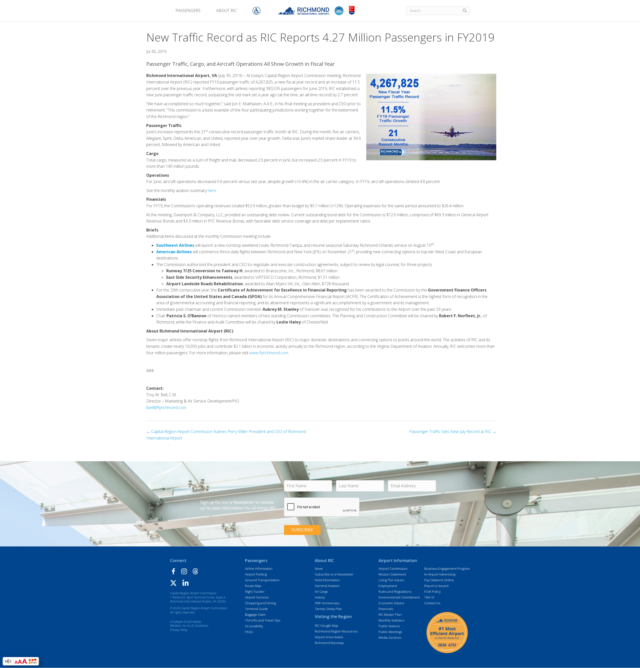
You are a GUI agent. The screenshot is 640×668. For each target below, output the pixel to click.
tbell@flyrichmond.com (166, 407)
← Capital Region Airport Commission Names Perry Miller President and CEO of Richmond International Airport (226, 435)
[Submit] (465, 11)
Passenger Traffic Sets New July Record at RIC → (452, 431)
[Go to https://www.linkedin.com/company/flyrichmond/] (185, 584)
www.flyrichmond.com (269, 353)
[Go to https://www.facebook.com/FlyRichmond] (173, 572)
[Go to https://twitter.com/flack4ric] (173, 584)
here (212, 190)
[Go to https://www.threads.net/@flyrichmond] (195, 572)
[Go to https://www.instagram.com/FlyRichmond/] (184, 572)
